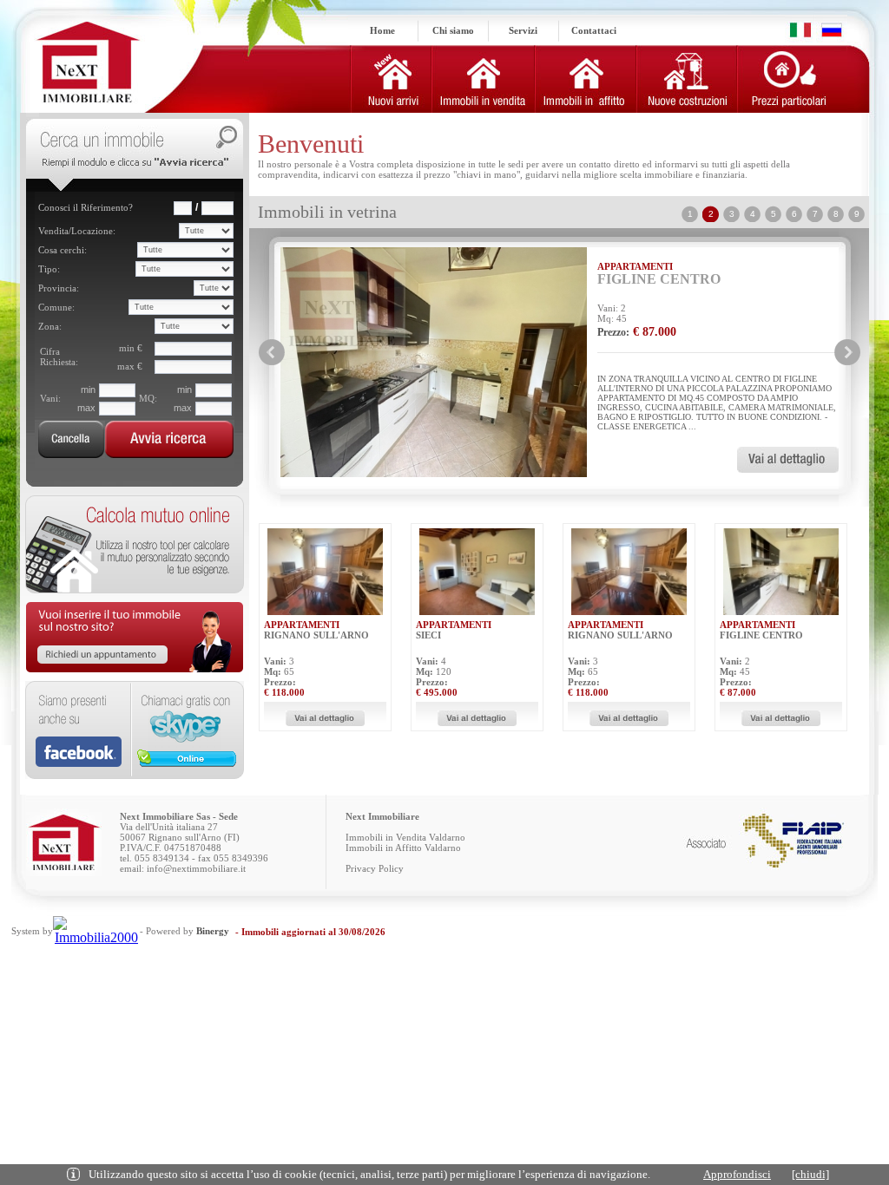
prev (272, 352)
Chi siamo (453, 30)
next (847, 352)
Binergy (212, 931)
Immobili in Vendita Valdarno (405, 837)
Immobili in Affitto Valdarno (403, 847)
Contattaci (593, 30)
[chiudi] (810, 1174)
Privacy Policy (375, 868)
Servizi (523, 30)
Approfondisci (737, 1174)
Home (382, 30)
